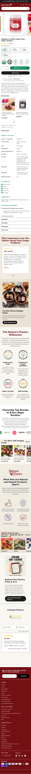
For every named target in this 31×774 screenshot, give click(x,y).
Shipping (10, 76)
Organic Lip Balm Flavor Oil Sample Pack (5, 459)
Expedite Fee (4, 742)
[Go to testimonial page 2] (14, 275)
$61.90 (17, 461)
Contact (3, 687)
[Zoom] (25, 33)
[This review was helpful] (22, 648)
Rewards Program (5, 731)
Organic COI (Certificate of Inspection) (10, 744)
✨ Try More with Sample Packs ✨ (12, 442)
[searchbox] (8, 627)
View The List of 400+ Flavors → (14, 598)
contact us (14, 125)
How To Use (4, 230)
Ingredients (4, 219)
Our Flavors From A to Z (7, 709)
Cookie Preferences (5, 699)
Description (4, 223)
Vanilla (16, 551)
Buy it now (15, 73)
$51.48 (4, 461)
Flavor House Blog (5, 711)
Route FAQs (4, 739)
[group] (16, 453)
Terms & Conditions (6, 695)
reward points (10, 127)
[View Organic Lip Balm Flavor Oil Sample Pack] (7, 451)
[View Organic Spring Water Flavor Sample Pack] (19, 451)
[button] (26, 5)
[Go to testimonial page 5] (18, 275)
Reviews (3, 733)
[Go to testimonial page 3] (15, 275)
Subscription (4, 729)
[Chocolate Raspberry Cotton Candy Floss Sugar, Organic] (8, 104)
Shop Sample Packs (10, 322)
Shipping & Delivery (6, 735)
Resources (3, 715)
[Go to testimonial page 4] (16, 275)
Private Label (4, 691)
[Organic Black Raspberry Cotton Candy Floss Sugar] (22, 104)
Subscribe (23, 676)
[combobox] (15, 8)
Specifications (5, 130)
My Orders (3, 725)
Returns (3, 737)
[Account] (23, 5)
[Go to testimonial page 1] (12, 275)
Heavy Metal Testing (6, 748)
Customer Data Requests (7, 703)
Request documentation (7, 216)
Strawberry (4, 551)
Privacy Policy (4, 697)
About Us (3, 685)
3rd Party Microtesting (6, 746)
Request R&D (4, 689)
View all (27, 441)
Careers (3, 693)
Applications (4, 226)
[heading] (6, 5)
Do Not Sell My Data (6, 701)
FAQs (2, 719)
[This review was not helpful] (25, 648)
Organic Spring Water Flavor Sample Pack (19, 458)
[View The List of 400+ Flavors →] (15, 565)
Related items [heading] (5, 96)
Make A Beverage (5, 717)
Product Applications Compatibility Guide (11, 713)
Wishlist (3, 727)
